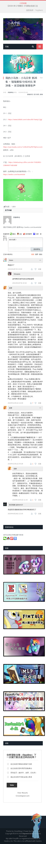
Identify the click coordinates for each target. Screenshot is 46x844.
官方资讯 (36, 94)
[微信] (5, 539)
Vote (12, 785)
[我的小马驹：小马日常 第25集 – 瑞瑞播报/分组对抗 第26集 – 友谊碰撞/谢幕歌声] (23, 64)
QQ (20, 234)
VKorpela (17, 274)
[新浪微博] (12, 539)
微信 (14, 234)
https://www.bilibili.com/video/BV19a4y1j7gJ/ (25, 119)
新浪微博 (29, 234)
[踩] (36, 269)
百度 (37, 234)
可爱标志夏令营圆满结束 (22, 6)
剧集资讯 (30, 94)
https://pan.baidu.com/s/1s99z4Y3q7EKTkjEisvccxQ (22, 147)
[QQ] (8, 539)
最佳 (40, 254)
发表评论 (36, 249)
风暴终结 (10, 92)
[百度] (15, 539)
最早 (36, 254)
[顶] (32, 269)
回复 (39, 269)
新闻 (41, 94)
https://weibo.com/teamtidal (14, 174)
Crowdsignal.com (22, 796)
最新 (32, 254)
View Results (22, 793)
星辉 (10, 288)
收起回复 (40, 260)
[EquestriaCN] (23, 29)
